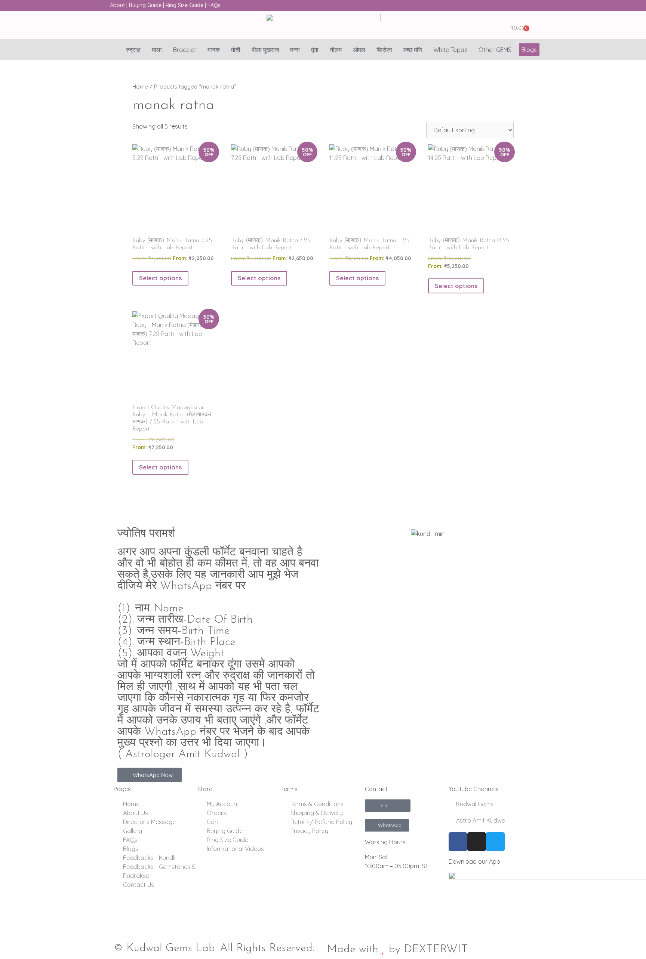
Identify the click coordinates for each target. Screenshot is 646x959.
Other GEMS (495, 49)
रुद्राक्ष (133, 49)
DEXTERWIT (436, 949)
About (117, 5)
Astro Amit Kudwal (481, 820)
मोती (235, 49)
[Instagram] (476, 841)
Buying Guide (145, 5)
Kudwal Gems (474, 804)
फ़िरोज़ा (384, 49)
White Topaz (450, 49)
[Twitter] (495, 841)
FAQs (214, 5)
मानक (213, 49)
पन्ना (295, 49)
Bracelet (184, 49)
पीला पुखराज (265, 49)
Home (140, 86)
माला (157, 49)
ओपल (359, 49)
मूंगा (315, 49)
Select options (160, 278)
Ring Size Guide (184, 5)
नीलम (336, 49)
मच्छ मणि (412, 49)
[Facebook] (458, 841)
